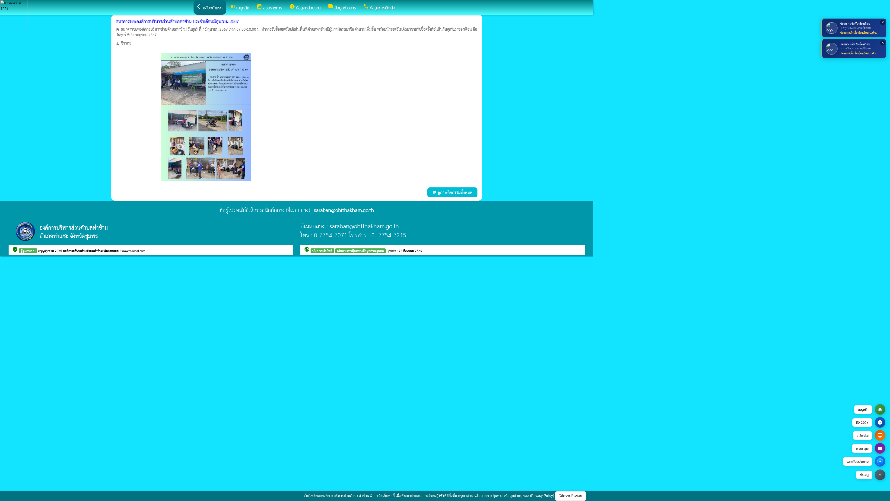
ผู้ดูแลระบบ (28, 251)
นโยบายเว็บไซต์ (322, 251)
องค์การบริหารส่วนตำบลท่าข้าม (83, 251)
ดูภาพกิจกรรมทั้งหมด (452, 192)
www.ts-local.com (133, 251)
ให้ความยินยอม (570, 496)
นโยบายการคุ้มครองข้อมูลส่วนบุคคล (360, 251)
